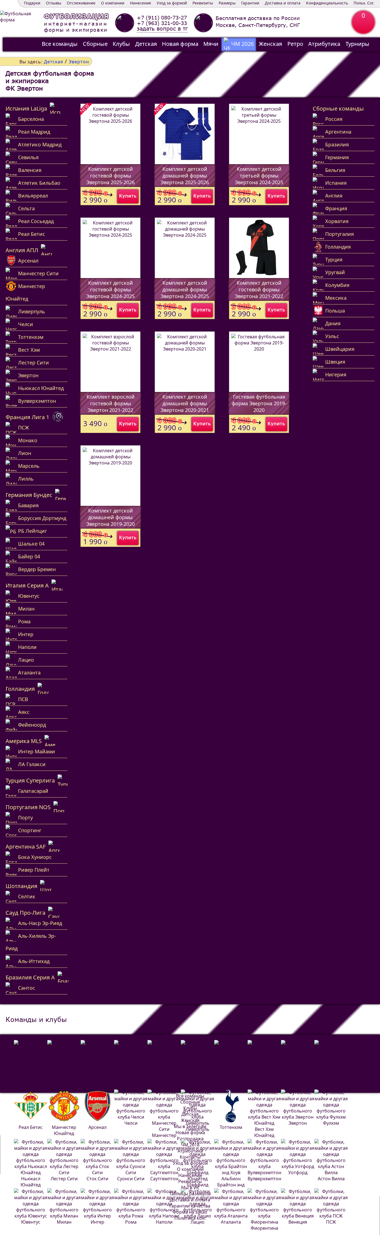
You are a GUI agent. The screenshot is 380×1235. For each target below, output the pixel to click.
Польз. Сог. (364, 3)
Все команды (60, 44)
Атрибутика (324, 44)
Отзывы (53, 3)
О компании (112, 3)
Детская (146, 44)
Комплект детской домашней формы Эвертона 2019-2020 (110, 517)
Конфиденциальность (327, 3)
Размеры (227, 3)
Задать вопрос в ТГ (162, 29)
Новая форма (180, 44)
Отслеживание (81, 3)
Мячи (210, 44)
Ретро (295, 44)
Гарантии (250, 3)
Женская (270, 44)
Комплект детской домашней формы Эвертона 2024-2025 (185, 289)
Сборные (95, 44)
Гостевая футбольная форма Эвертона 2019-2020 (259, 403)
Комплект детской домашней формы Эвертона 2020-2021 (185, 403)
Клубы (121, 44)
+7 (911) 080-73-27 (162, 17)
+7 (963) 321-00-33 (162, 23)
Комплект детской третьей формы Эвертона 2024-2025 (259, 176)
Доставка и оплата (282, 3)
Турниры (357, 44)
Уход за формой (172, 3)
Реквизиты (203, 3)
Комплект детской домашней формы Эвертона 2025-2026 (185, 176)
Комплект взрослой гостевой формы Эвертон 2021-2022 (111, 403)
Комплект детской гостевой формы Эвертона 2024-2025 (110, 289)
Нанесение (140, 3)
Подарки (32, 3)
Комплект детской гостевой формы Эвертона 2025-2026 (110, 176)
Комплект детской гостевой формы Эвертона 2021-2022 (259, 289)
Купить (128, 195)
